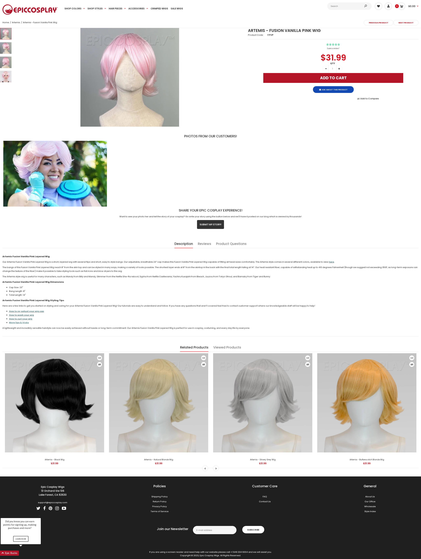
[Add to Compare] (99, 364)
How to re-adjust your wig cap (26, 311)
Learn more (20, 539)
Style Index (370, 511)
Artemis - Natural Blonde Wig (158, 459)
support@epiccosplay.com (52, 502)
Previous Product (378, 22)
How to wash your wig (21, 315)
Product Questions (231, 243)
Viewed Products (227, 347)
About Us (370, 496)
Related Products (194, 347)
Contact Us (265, 501)
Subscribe (253, 529)
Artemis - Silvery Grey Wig (263, 459)
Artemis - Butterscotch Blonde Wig (367, 459)
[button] (24, 553)
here (331, 261)
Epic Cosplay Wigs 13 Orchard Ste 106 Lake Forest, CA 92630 (53, 491)
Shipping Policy (159, 496)
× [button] (39, 515)
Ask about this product (334, 87)
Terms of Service (160, 511)
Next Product (405, 22)
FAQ (265, 496)
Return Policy (159, 501)
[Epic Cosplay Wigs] (30, 13)
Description (183, 243)
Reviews (204, 243)
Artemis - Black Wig (54, 459)
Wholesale (370, 506)
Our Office (370, 501)
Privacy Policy (159, 506)
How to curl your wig (20, 318)
